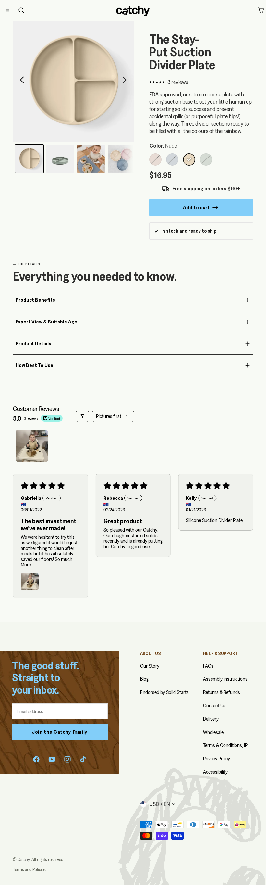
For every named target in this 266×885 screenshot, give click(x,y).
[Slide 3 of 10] (91, 158)
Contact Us (214, 705)
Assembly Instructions (225, 679)
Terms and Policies (29, 869)
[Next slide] (126, 81)
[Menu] (12, 10)
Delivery (211, 719)
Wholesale (213, 732)
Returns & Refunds (221, 692)
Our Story (149, 666)
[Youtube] (52, 759)
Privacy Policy (216, 758)
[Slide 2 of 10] (60, 158)
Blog (144, 679)
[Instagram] (67, 759)
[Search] (21, 10)
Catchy (24, 859)
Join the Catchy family (60, 732)
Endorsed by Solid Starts (164, 692)
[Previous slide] (20, 81)
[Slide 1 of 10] (29, 158)
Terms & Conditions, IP (225, 745)
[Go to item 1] (32, 446)
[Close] (15, 10)
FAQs (208, 666)
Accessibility (215, 772)
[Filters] (82, 416)
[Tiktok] (83, 759)
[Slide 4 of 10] (121, 158)
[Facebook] (36, 759)
